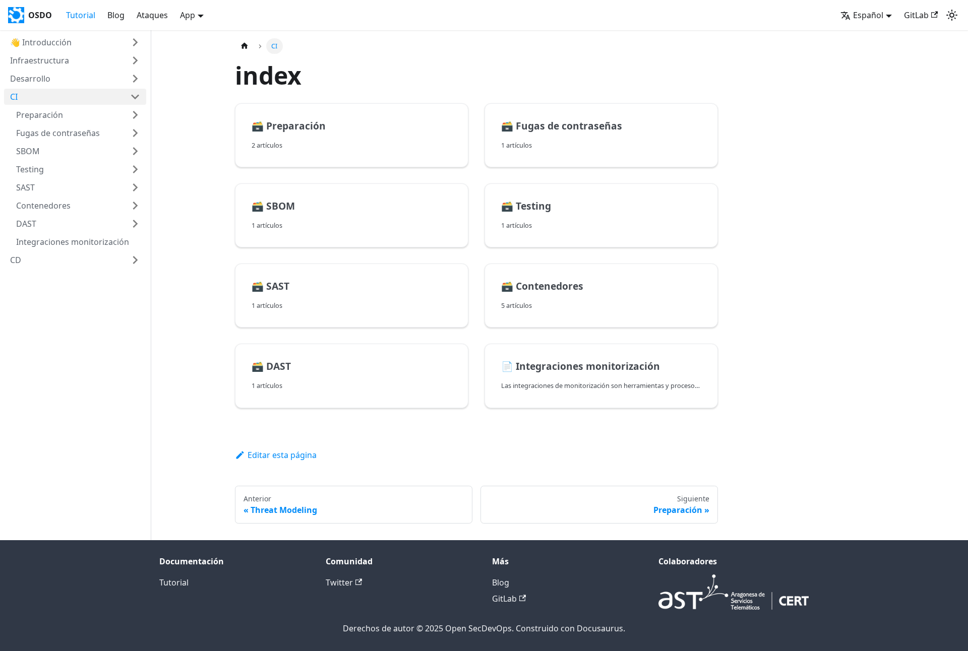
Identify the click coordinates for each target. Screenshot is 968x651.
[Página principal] (244, 46)
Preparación (39, 114)
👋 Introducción (41, 42)
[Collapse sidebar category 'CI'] (135, 97)
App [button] (187, 15)
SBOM (28, 151)
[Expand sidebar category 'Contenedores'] (135, 206)
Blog (116, 15)
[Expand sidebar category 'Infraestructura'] (135, 60)
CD (15, 260)
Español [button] (868, 15)
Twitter (339, 582)
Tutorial (80, 15)
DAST (26, 223)
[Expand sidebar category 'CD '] (135, 260)
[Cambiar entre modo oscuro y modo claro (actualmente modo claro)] (952, 15)
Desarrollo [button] (30, 78)
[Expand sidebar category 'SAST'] (135, 187)
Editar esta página (282, 455)
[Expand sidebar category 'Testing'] (135, 169)
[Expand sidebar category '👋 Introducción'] (135, 42)
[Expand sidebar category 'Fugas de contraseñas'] (135, 133)
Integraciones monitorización (72, 241)
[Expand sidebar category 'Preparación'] (135, 115)
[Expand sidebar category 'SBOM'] (135, 151)
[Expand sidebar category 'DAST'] (135, 224)
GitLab (916, 15)
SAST (25, 187)
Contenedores (43, 205)
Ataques (152, 15)
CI (14, 96)
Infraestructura (39, 60)
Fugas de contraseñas (58, 133)
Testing (30, 169)
